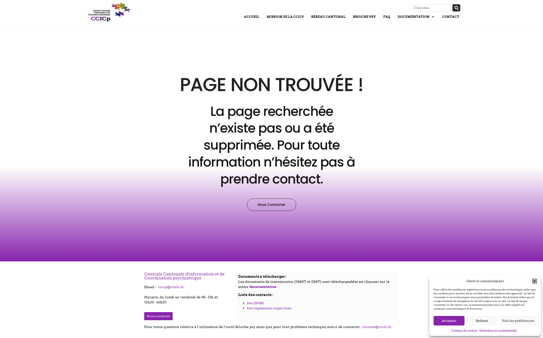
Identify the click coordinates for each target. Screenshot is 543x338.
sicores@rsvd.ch (376, 327)
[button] (534, 281)
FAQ (386, 16)
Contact (450, 16)
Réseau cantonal (328, 16)
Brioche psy (364, 16)
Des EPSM (255, 303)
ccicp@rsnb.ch (171, 287)
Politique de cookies (464, 330)
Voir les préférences (518, 321)
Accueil (251, 16)
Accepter (449, 321)
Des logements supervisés (269, 308)
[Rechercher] (456, 7)
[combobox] (432, 7)
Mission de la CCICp (285, 16)
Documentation (414, 16)
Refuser (482, 321)
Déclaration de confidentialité (498, 330)
